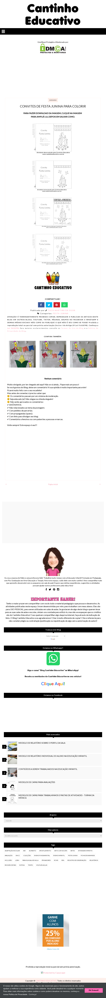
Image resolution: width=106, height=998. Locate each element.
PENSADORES (46, 860)
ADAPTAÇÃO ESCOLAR (12, 851)
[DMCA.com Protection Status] (53, 52)
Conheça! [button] (33, 994)
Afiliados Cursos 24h (53, 949)
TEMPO (30, 865)
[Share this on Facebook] (41, 304)
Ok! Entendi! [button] (94, 990)
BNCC (18, 855)
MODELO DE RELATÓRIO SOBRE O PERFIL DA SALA (41, 743)
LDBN (17, 860)
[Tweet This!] (49, 304)
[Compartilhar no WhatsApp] (64, 304)
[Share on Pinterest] (57, 304)
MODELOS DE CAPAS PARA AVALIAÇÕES (36, 782)
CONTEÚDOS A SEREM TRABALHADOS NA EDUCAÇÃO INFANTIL (47, 769)
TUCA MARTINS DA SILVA (61, 310)
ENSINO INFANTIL (59, 855)
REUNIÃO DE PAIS (10, 865)
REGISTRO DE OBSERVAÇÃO (76, 860)
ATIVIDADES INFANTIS (85, 851)
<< (6, 484)
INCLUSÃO (8, 860)
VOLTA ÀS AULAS (41, 865)
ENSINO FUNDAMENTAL (42, 855)
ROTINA (22, 865)
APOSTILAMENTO (45, 851)
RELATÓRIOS (94, 860)
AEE (24, 851)
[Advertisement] (53, 76)
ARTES (72, 851)
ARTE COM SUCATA (60, 851)
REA (63, 860)
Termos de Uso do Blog (72, 328)
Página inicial (53, 484)
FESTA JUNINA (61, 313)
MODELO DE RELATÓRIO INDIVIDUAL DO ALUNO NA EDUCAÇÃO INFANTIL (52, 756)
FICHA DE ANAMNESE (88, 855)
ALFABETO (32, 851)
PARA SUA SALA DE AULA (30, 860)
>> (100, 484)
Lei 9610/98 (13, 328)
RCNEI (56, 860)
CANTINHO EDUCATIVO (46, 981)
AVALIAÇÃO (8, 855)
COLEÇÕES (27, 855)
